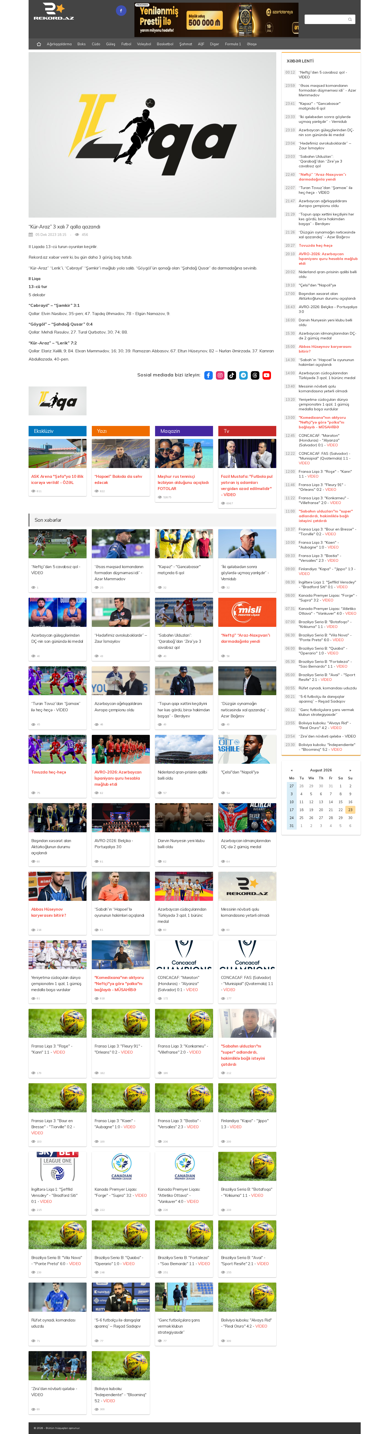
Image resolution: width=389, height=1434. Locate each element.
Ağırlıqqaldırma (59, 44)
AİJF (201, 44)
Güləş (110, 44)
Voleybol (144, 44)
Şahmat (185, 44)
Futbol (126, 44)
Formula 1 (233, 44)
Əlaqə (252, 44)
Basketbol (165, 44)
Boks (82, 44)
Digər (214, 44)
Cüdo (96, 44)
